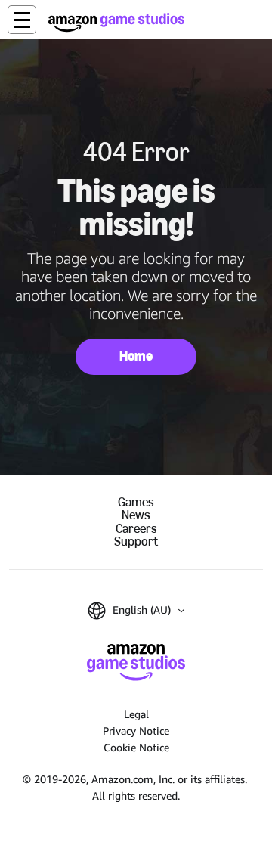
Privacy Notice (136, 730)
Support (136, 541)
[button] (22, 19)
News (136, 515)
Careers (136, 528)
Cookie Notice (136, 747)
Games (136, 502)
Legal (136, 713)
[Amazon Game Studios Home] (116, 22)
